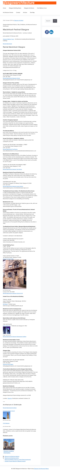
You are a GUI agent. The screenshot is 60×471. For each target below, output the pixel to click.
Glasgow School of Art (8, 259)
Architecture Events (8, 12)
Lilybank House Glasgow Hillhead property (15, 461)
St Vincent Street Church (9, 410)
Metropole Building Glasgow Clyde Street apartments (18, 459)
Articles (25, 12)
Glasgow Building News (15, 8)
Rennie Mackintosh (7, 43)
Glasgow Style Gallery (8, 364)
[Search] (55, 21)
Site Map (32, 12)
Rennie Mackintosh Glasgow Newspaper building (14, 336)
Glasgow (10, 398)
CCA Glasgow (6, 423)
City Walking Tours (42, 8)
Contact (18, 12)
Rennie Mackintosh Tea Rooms (10, 149)
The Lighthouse (6, 325)
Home (4, 8)
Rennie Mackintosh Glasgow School (11, 78)
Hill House (5, 304)
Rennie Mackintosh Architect (10, 407)
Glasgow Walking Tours (8, 39)
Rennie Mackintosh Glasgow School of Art (13, 293)
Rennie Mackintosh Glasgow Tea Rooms (12, 169)
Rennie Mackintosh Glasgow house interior (13, 186)
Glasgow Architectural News (41, 468)
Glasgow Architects (29, 8)
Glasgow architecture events (12, 458)
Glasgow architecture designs (12, 456)
